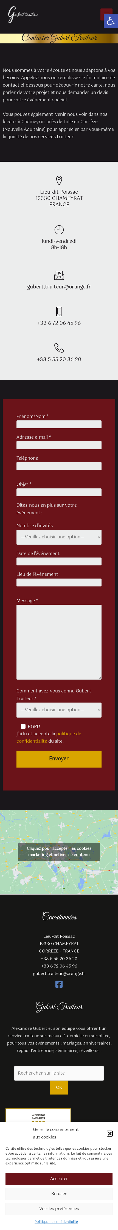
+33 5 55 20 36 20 (59, 360)
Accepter (59, 1178)
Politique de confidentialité (56, 1222)
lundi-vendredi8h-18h (59, 244)
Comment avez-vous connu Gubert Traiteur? (53, 695)
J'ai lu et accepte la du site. (48, 737)
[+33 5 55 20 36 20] (59, 348)
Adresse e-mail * (33, 437)
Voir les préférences (59, 1208)
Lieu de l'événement (37, 574)
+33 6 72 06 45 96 (59, 323)
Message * (27, 601)
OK (59, 1087)
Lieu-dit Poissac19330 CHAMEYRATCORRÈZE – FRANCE (59, 944)
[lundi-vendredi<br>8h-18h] (59, 229)
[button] (111, 21)
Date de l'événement (38, 554)
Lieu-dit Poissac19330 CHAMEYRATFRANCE (59, 198)
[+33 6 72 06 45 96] (59, 311)
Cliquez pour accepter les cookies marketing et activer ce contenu (59, 851)
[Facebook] (59, 984)
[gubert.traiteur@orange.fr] (59, 275)
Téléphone (27, 458)
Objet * (24, 484)
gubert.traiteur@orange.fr (59, 287)
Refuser (59, 1193)
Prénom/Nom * (32, 416)
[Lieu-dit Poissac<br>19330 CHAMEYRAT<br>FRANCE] (59, 180)
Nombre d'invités (34, 526)
